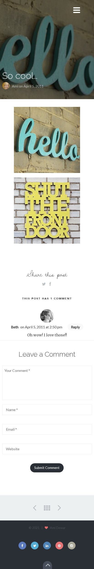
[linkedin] (47, 545)
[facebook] (22, 545)
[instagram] (72, 545)
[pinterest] (59, 545)
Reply (75, 327)
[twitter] (35, 545)
